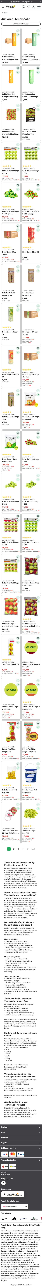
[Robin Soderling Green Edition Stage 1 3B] (31, 77)
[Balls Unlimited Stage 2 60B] (11, 484)
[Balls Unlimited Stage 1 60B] (31, 484)
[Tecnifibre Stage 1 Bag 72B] (31, 813)
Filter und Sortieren (22, 24)
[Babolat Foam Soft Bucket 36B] (31, 773)
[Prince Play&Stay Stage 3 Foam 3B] (31, 732)
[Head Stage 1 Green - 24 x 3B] (31, 315)
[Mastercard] (12, 1154)
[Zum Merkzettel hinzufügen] (18, 30)
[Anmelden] (34, 7)
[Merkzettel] (28, 6)
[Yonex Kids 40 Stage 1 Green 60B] (11, 689)
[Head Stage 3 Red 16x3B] (11, 235)
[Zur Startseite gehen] (10, 6)
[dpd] (4, 1166)
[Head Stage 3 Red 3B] (31, 235)
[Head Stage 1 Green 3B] (11, 315)
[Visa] (4, 1154)
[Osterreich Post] (12, 1166)
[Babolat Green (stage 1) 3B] (11, 399)
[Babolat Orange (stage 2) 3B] (31, 275)
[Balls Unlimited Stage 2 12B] (11, 153)
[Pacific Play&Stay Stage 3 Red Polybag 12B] (31, 606)
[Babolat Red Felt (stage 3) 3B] (11, 275)
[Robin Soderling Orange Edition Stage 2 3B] (11, 77)
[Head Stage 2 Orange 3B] (11, 357)
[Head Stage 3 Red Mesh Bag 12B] (31, 114)
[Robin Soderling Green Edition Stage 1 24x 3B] (31, 39)
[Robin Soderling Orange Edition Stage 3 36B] (11, 114)
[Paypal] (20, 1154)
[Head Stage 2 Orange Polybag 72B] (31, 399)
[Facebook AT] (3, 1183)
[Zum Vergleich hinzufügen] (18, 35)
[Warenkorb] (39, 6)
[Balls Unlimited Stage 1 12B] (31, 153)
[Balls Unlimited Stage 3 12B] (11, 525)
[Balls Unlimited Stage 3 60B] (31, 442)
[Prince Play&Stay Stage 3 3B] (11, 732)
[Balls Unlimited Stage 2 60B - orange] (31, 194)
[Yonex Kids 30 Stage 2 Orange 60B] (31, 689)
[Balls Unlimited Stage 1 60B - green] (11, 194)
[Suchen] (23, 7)
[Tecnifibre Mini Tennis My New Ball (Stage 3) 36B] (11, 813)
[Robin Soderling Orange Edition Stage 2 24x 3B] (11, 39)
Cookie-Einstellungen (3, 1173)
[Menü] (3, 7)
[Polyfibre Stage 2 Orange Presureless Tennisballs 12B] (11, 606)
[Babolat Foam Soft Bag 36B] (11, 773)
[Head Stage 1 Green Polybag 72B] (11, 442)
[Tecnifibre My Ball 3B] (11, 647)
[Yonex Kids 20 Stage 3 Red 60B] (31, 647)
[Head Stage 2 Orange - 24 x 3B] (31, 357)
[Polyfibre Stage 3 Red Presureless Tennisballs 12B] (31, 566)
